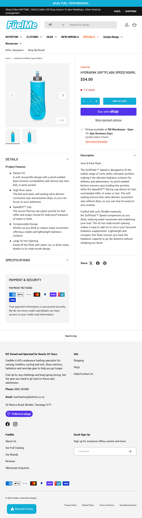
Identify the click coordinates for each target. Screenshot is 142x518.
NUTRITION (12, 36)
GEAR (50, 36)
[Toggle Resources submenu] (21, 43)
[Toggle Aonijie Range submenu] (121, 37)
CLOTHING (32, 36)
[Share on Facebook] (97, 263)
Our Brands (12, 454)
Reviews (10, 461)
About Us (11, 441)
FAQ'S (117, 11)
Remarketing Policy (128, 505)
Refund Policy (88, 505)
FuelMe (15, 498)
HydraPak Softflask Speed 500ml (28, 58)
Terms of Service (106, 505)
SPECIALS (89, 36)
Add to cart (120, 101)
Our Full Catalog (15, 447)
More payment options (108, 120)
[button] (134, 24)
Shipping (79, 360)
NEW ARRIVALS (70, 36)
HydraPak (85, 67)
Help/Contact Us (83, 373)
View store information (96, 141)
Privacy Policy (71, 505)
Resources (12, 43)
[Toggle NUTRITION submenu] (21, 37)
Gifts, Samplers (15, 50)
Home (8, 58)
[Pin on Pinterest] (104, 263)
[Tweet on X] (90, 263)
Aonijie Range (111, 36)
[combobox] (81, 24)
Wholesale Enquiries (17, 468)
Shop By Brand (36, 50)
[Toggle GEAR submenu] (56, 37)
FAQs (77, 367)
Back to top (71, 336)
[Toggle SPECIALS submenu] (98, 37)
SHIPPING (130, 11)
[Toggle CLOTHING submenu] (41, 37)
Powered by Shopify (28, 498)
